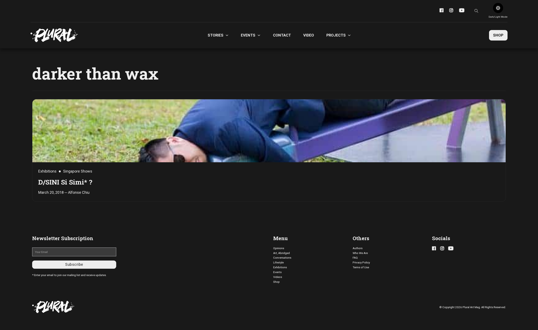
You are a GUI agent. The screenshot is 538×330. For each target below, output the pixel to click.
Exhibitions (280, 267)
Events (277, 272)
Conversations (282, 257)
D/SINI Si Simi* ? (65, 181)
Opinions (278, 248)
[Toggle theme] (498, 8)
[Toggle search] (476, 11)
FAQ (355, 257)
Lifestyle (278, 262)
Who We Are (360, 253)
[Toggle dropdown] (226, 35)
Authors (358, 248)
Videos (277, 277)
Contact (282, 35)
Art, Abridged (281, 253)
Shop (498, 35)
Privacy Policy (361, 262)
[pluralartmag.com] (54, 35)
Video (308, 35)
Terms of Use (361, 267)
